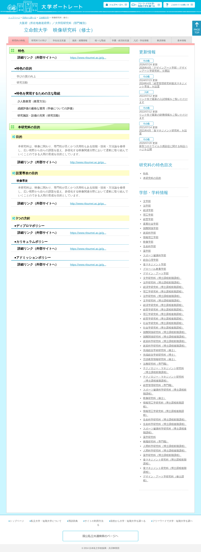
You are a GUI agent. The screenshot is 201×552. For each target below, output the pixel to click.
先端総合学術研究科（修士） (159, 350)
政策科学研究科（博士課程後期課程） (164, 345)
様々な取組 (100, 40)
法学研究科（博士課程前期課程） (162, 282)
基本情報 (181, 40)
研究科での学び (39, 40)
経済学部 (148, 210)
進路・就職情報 (79, 40)
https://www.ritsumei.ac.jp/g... (88, 57)
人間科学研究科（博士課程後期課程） (164, 450)
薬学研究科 (149, 437)
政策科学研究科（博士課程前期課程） (164, 341)
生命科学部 (149, 246)
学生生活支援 (59, 40)
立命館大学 (44, 17)
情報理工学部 (150, 237)
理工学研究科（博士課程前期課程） (163, 291)
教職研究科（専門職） (156, 441)
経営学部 (148, 219)
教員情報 (161, 40)
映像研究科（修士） (154, 398)
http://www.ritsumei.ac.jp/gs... (88, 162)
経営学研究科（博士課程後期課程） (163, 318)
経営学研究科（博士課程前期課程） (163, 309)
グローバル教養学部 (154, 268)
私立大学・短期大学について (46, 521)
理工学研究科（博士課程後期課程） (163, 314)
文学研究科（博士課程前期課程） (162, 277)
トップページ (14, 17)
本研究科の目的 (152, 178)
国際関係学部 (150, 228)
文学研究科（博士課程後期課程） (162, 300)
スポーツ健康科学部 (154, 255)
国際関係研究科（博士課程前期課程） (164, 332)
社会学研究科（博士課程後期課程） (163, 327)
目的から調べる (29, 17)
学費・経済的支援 (120, 40)
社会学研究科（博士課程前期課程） (163, 323)
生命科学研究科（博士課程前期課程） (164, 419)
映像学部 (148, 241)
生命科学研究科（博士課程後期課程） (164, 424)
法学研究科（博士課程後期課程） (162, 296)
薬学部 (147, 250)
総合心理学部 (150, 259)
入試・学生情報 (141, 40)
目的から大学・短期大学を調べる (128, 521)
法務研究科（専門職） (156, 363)
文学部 (147, 201)
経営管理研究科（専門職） (158, 385)
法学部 (147, 205)
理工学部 (148, 214)
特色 (145, 173)
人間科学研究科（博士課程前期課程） (164, 446)
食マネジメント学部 (154, 264)
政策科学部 (149, 232)
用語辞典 (73, 521)
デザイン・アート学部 (156, 273)
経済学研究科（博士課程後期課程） (163, 305)
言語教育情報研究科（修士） (159, 359)
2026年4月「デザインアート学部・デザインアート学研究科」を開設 (163, 69)
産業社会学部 (150, 223)
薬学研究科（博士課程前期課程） (162, 455)
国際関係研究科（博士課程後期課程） (164, 336)
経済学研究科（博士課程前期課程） (163, 287)
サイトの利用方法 (94, 521)
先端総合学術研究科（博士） (159, 354)
